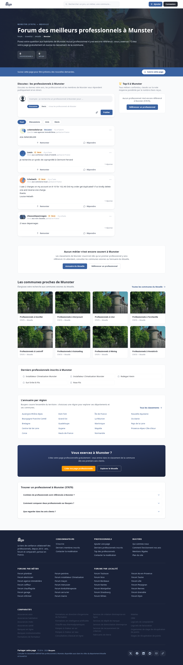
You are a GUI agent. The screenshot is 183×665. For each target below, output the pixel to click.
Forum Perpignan (139, 584)
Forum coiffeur (24, 584)
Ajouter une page (102, 544)
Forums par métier (28, 568)
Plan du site (137, 555)
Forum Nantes (100, 584)
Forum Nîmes (100, 596)
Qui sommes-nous (140, 544)
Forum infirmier (25, 596)
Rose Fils (77, 382)
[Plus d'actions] (110, 130)
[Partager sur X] (130, 653)
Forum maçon (61, 581)
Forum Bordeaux (101, 581)
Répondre (91, 142)
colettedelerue (34, 129)
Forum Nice (99, 577)
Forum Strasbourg (102, 592)
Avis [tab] (47, 122)
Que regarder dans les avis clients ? (39, 511)
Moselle (38, 36)
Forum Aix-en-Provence (141, 573)
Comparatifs (25, 609)
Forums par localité (106, 568)
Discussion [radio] (33, 106)
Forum (20, 36)
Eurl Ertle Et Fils (33, 382)
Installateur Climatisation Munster (41, 376)
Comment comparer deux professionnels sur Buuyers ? (48, 503)
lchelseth (32, 179)
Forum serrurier (62, 592)
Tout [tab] (22, 122)
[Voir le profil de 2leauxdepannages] (23, 217)
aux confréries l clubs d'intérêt (44, 155)
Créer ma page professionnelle (78, 468)
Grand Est (28, 36)
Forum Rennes (137, 588)
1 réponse (109, 164)
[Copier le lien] (162, 653)
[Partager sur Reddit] (150, 653)
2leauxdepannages (36, 216)
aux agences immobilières (44, 132)
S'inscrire (60, 544)
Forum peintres (62, 573)
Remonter (44, 142)
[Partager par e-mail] (156, 653)
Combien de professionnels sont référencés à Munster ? (49, 495)
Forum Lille (136, 581)
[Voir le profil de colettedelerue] (23, 131)
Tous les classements (149, 407)
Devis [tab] (57, 122)
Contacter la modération (67, 551)
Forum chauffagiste (26, 588)
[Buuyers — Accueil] (8, 4)
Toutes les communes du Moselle (147, 286)
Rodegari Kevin (127, 376)
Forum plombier (25, 573)
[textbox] (70, 99)
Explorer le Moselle (109, 468)
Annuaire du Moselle (74, 266)
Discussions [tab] (34, 122)
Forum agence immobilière (30, 581)
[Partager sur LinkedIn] (143, 653)
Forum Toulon (137, 577)
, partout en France (62, 132)
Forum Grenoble (138, 592)
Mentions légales (140, 551)
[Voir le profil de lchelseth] (23, 180)
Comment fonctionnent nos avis (146, 547)
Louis (29, 152)
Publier (106, 112)
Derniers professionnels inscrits (108, 547)
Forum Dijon (136, 596)
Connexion (170, 4)
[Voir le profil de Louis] (23, 153)
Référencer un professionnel (142, 107)
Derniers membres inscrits (68, 547)
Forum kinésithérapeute (65, 588)
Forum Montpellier (102, 588)
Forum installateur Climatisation (69, 577)
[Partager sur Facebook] (137, 653)
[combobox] (91, 4)
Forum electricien (25, 577)
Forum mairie (61, 596)
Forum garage (24, 592)
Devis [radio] (44, 106)
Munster (47, 36)
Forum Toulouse (101, 573)
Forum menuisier (62, 584)
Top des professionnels (104, 551)
